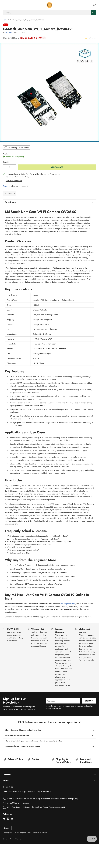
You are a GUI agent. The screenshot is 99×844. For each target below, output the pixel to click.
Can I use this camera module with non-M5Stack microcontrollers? (33, 538)
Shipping (6, 186)
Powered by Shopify (40, 832)
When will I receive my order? (19, 547)
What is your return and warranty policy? (23, 550)
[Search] (93, 12)
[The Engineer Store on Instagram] (8, 819)
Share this (11, 193)
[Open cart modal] (94, 5)
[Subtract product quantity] (5, 167)
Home (5, 20)
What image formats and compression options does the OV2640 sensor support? (39, 541)
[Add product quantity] (14, 167)
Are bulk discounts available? (18, 552)
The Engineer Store (67, 603)
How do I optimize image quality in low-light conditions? (29, 544)
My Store (8, 32)
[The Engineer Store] (49, 5)
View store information (14, 180)
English (6, 828)
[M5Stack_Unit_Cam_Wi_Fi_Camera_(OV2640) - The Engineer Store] (49, 92)
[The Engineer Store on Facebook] (4, 819)
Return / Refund (15, 839)
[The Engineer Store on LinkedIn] (11, 819)
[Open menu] (4, 5)
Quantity (6, 162)
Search (5, 839)
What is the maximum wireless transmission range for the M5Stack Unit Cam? (37, 536)
